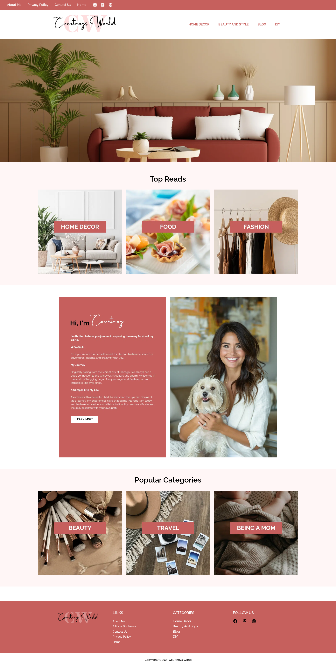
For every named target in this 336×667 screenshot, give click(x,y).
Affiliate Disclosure (124, 626)
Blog (176, 631)
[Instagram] (103, 5)
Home (116, 641)
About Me (119, 621)
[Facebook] (95, 5)
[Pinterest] (110, 5)
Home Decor (182, 621)
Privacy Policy (122, 636)
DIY (175, 636)
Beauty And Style (185, 626)
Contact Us (120, 631)
